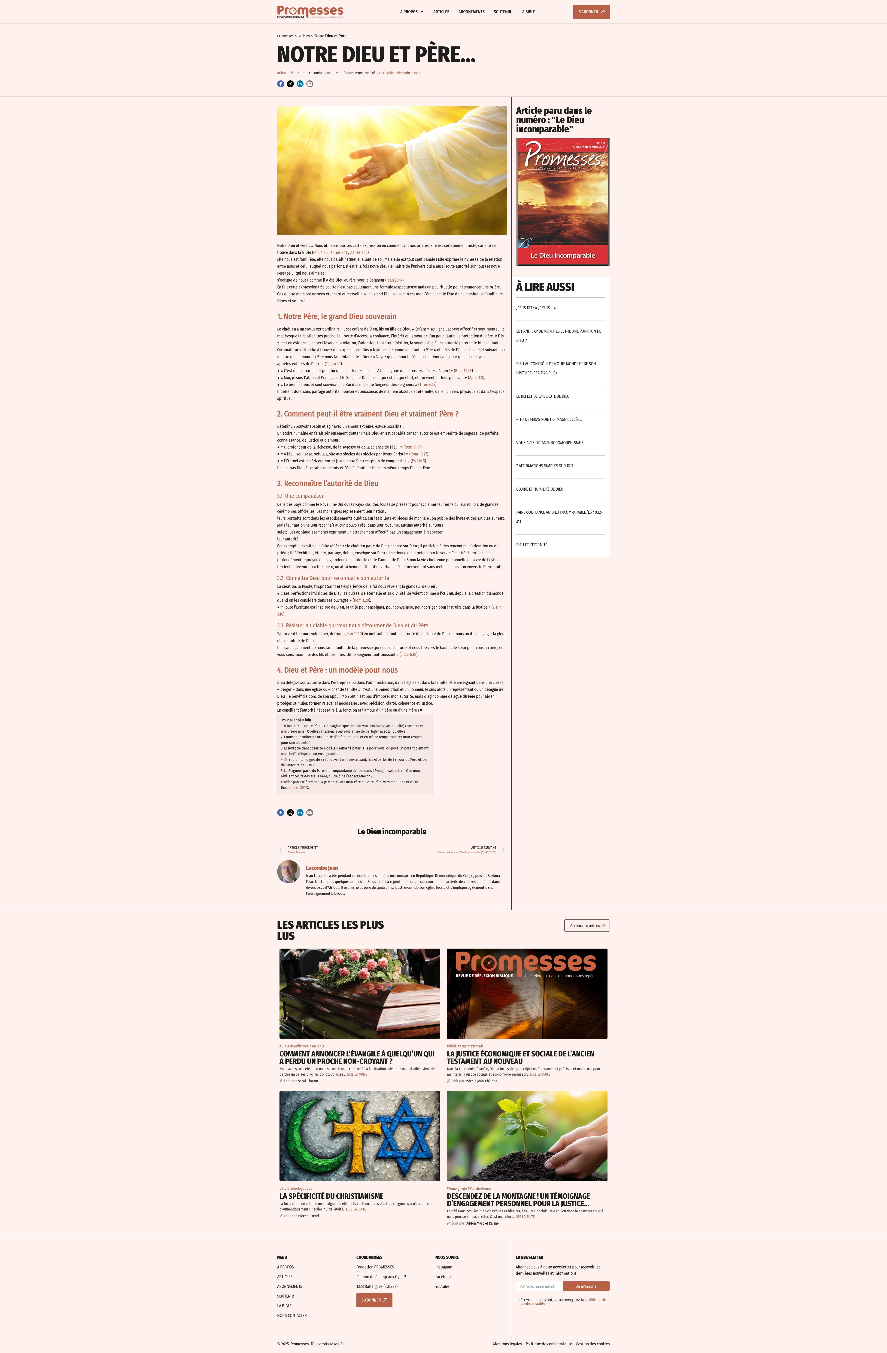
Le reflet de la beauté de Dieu (543, 396)
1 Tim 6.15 (427, 384)
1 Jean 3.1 (333, 363)
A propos (409, 11)
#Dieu (281, 73)
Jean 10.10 (354, 633)
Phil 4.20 (320, 252)
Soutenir (502, 11)
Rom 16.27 (418, 454)
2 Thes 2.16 (359, 252)
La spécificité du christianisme (331, 1196)
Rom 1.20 (361, 600)
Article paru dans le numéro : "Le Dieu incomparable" (554, 120)
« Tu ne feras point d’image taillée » (549, 419)
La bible (527, 11)
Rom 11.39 (413, 447)
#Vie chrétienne (480, 1188)
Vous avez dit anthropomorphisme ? (549, 442)
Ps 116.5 (418, 461)
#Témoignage (457, 1188)
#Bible (284, 1046)
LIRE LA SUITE (357, 1074)
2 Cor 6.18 (408, 654)
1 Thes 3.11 (338, 252)
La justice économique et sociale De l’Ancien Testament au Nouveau (520, 1058)
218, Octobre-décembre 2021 (398, 73)
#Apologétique (301, 1188)
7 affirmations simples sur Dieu (545, 465)
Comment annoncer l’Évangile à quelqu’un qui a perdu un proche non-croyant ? (357, 1058)
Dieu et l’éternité (531, 544)
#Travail (477, 1046)
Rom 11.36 (463, 370)
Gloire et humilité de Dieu (539, 489)
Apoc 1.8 (476, 377)
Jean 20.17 (394, 280)
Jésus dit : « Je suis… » (536, 307)
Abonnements (472, 11)
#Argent (464, 1046)
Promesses (285, 36)
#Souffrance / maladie (307, 1046)
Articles (441, 11)
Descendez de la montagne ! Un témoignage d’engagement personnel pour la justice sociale (518, 1203)
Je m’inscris (586, 1286)
